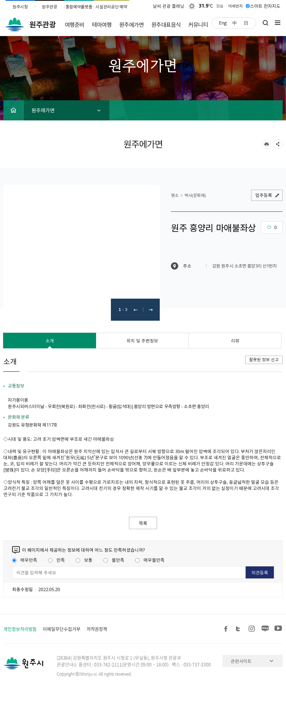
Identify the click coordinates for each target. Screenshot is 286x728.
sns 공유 (278, 144)
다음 (151, 309)
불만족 (118, 560)
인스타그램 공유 (252, 629)
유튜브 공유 (278, 629)
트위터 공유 (239, 629)
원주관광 (49, 7)
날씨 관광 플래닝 (168, 6)
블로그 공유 (265, 629)
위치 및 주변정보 (142, 340)
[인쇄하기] (266, 144)
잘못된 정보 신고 (264, 359)
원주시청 (20, 7)
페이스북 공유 (226, 629)
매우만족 (28, 560)
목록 (143, 523)
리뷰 (235, 340)
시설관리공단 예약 (111, 7)
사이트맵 (276, 23)
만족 (60, 560)
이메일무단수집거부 (61, 628)
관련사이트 (241, 661)
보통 (88, 560)
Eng (223, 22)
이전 (135, 309)
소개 (50, 340)
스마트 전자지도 (265, 6)
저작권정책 (97, 628)
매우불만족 (154, 560)
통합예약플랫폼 (79, 7)
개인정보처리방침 (20, 628)
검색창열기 (265, 23)
